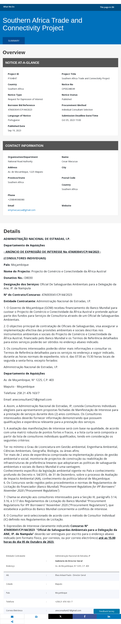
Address (12, 167)
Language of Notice (19, 115)
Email (11, 205)
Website (66, 205)
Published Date (16, 126)
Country (12, 84)
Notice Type (15, 94)
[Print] (36, 616)
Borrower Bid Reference (21, 105)
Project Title (69, 73)
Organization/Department (23, 156)
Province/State (16, 177)
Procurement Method (74, 105)
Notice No (67, 84)
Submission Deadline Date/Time (80, 115)
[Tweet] (60, 616)
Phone (11, 195)
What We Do (8, 6)
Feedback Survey (106, 611)
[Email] (12, 616)
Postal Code (68, 177)
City (64, 167)
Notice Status (70, 94)
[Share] (85, 616)
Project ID (13, 73)
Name (65, 156)
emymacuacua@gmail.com (21, 209)
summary (13, 40)
